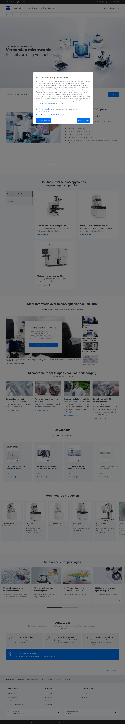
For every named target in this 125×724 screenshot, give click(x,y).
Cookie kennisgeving (43, 115)
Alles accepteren (83, 120)
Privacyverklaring (45, 109)
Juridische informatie (58, 115)
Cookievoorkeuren (43, 120)
